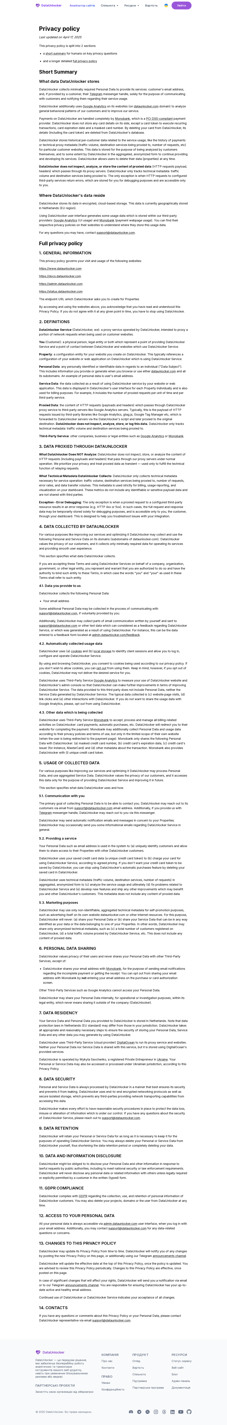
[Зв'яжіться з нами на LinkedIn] (172, 1411)
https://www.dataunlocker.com (60, 268)
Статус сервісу (182, 1361)
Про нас (107, 1361)
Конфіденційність (113, 1389)
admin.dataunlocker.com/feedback (116, 635)
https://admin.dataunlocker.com (61, 284)
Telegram (96, 94)
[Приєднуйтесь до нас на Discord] (130, 1411)
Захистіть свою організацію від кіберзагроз (64, 1391)
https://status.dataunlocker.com (61, 291)
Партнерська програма (148, 1387)
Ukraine (162, 1059)
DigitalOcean (126, 1042)
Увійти (181, 5)
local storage (102, 651)
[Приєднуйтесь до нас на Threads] (164, 1411)
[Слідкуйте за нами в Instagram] (155, 1411)
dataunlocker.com (146, 106)
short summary (56, 53)
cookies (76, 651)
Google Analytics (94, 106)
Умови (106, 1382)
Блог (175, 1374)
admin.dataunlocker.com (120, 1223)
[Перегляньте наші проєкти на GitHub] (189, 1411)
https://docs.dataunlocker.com (60, 276)
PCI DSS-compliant (159, 118)
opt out (101, 668)
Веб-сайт (178, 1367)
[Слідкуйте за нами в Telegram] (139, 1411)
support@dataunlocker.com (116, 232)
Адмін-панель (181, 1381)
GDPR (83, 1196)
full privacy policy (85, 61)
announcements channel (169, 1256)
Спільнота (139, 1374)
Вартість (151, 5)
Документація (181, 1387)
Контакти (108, 1367)
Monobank (122, 118)
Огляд (136, 1361)
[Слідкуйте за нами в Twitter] (147, 1411)
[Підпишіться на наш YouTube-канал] (180, 1411)
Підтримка (139, 1381)
